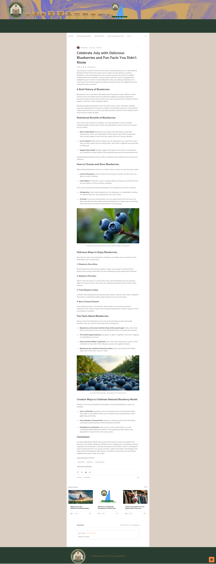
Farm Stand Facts (99, 36)
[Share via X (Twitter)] (82, 472)
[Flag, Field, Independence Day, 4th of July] (80, 497)
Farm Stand (81, 462)
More (128, 36)
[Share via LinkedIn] (86, 472)
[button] (145, 36)
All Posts (70, 36)
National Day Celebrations (84, 36)
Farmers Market (99, 462)
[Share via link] (90, 472)
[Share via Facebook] (77, 472)
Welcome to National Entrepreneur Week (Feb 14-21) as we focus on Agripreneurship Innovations (106, 507)
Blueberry (90, 462)
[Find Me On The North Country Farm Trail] (108, 497)
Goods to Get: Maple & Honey (115, 36)
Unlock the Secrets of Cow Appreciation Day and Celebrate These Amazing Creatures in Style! (134, 507)
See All (146, 487)
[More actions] (138, 48)
